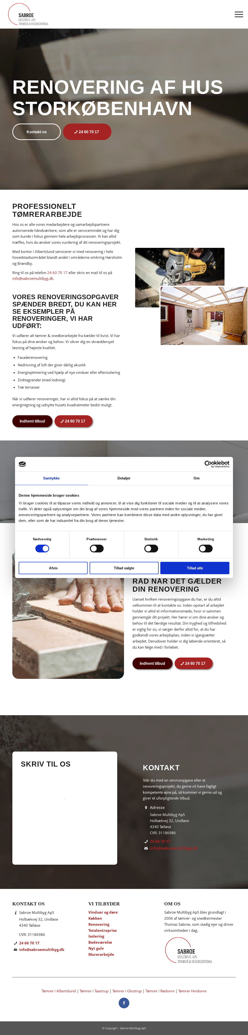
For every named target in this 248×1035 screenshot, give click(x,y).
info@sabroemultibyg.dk (32, 278)
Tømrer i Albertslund (59, 990)
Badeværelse (100, 942)
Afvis (53, 568)
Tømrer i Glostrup (127, 990)
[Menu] (237, 14)
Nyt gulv (96, 948)
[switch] (97, 548)
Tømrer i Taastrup (94, 990)
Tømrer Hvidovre (192, 990)
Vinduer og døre (103, 912)
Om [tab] (197, 478)
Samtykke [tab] (51, 478)
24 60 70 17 (57, 272)
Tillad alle (195, 568)
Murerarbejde (101, 954)
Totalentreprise (102, 930)
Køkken (95, 918)
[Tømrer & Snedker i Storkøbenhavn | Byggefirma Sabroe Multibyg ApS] (28, 14)
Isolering (96, 936)
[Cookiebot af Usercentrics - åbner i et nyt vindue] (208, 464)
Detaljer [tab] (124, 478)
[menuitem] (237, 14)
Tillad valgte (124, 568)
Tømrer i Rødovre (160, 990)
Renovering (98, 924)
